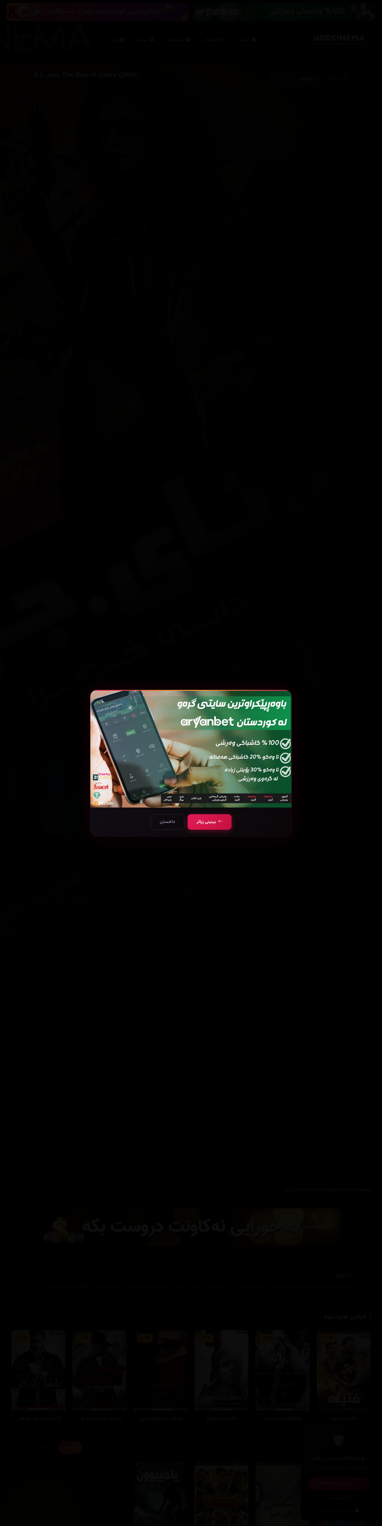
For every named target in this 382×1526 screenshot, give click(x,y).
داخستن (167, 821)
